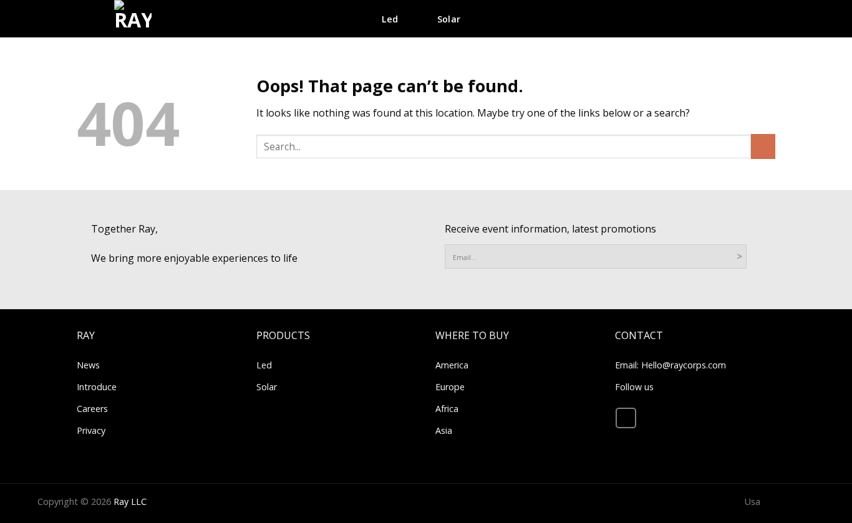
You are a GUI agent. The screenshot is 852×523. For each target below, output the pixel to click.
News (88, 365)
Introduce (97, 387)
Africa (446, 409)
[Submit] (805, 51)
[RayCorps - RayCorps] (133, 18)
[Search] (770, 18)
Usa (752, 501)
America (451, 365)
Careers (92, 409)
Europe (450, 387)
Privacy (91, 430)
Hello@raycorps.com (683, 365)
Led (264, 365)
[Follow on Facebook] (626, 418)
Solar (448, 19)
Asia (443, 430)
